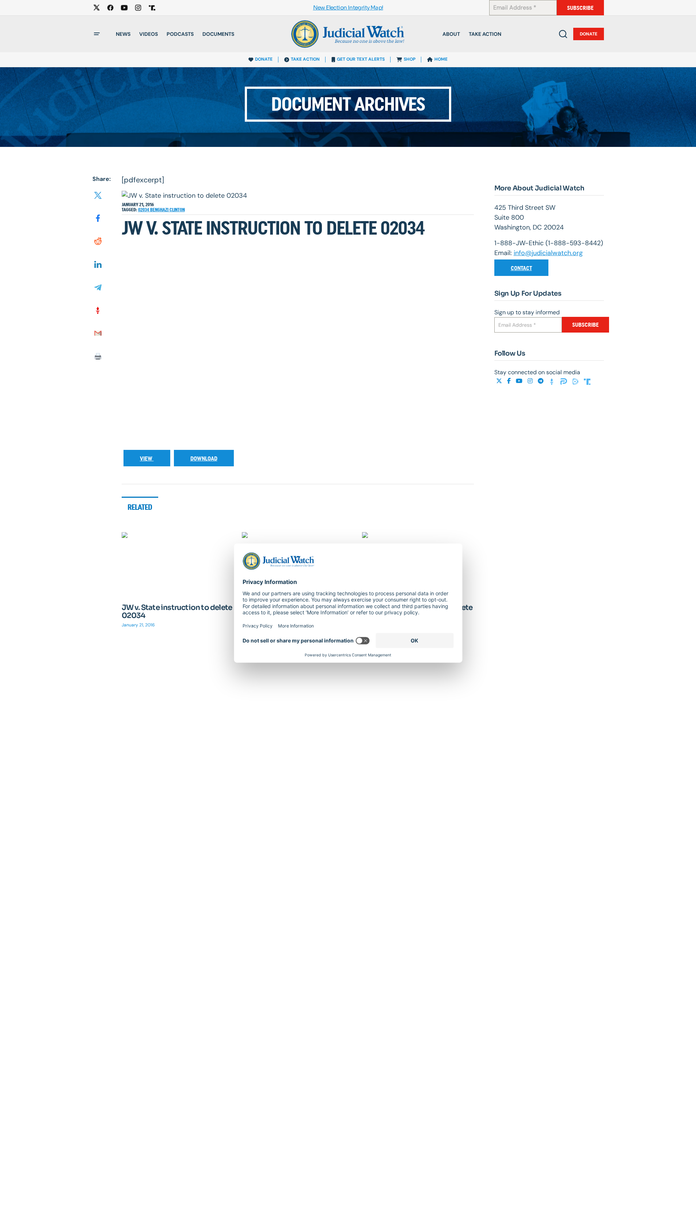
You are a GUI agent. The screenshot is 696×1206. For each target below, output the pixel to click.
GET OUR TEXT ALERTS (361, 59)
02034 (144, 209)
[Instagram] (531, 381)
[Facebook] (509, 381)
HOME (441, 59)
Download (203, 458)
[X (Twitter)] (499, 381)
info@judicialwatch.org (548, 253)
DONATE (264, 59)
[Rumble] (576, 381)
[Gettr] (553, 381)
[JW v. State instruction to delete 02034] (177, 563)
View (147, 458)
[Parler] (564, 381)
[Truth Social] (587, 381)
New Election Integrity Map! (348, 8)
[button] (96, 34)
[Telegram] (541, 381)
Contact (521, 268)
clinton (177, 209)
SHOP (409, 59)
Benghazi (160, 209)
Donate (588, 34)
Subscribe (580, 7)
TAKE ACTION (305, 59)
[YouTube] (520, 381)
